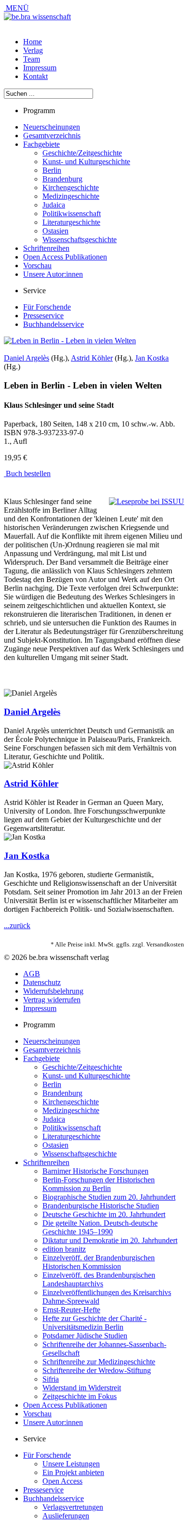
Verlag (33, 50)
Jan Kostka (152, 358)
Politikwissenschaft (71, 213)
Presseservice (43, 315)
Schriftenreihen (46, 248)
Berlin (51, 170)
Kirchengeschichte (70, 187)
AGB (31, 974)
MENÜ (16, 8)
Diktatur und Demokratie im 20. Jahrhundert (109, 1240)
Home (32, 42)
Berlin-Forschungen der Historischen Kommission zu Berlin (98, 1184)
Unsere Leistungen (71, 1464)
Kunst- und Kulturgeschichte (86, 161)
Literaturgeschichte (71, 222)
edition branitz (64, 1249)
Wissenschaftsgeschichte (79, 239)
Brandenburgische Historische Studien (100, 1206)
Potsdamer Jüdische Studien (84, 1336)
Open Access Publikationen (65, 257)
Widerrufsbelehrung (53, 991)
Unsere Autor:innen (53, 274)
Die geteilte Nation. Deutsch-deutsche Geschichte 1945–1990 (100, 1227)
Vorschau (37, 265)
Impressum (39, 68)
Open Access (62, 1481)
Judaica (53, 205)
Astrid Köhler (92, 358)
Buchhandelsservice (53, 324)
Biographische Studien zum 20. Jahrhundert (108, 1197)
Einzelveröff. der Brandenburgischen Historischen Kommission (98, 1262)
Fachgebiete (41, 144)
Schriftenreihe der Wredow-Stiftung (96, 1370)
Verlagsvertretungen (72, 1507)
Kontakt (35, 76)
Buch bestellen (27, 473)
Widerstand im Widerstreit (81, 1388)
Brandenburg (62, 179)
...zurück (17, 925)
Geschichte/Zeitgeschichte (82, 153)
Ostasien (55, 231)
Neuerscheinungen (51, 127)
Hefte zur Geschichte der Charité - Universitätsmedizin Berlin (94, 1322)
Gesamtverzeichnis (52, 135)
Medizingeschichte (70, 196)
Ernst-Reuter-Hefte (71, 1310)
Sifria (50, 1379)
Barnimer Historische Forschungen (95, 1171)
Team (31, 59)
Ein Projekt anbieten (73, 1472)
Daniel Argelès (26, 358)
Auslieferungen (65, 1516)
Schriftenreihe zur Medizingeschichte (98, 1362)
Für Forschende (47, 307)
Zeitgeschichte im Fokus (79, 1396)
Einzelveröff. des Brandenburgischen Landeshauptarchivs (98, 1279)
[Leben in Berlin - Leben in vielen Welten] (70, 341)
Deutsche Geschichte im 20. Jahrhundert (103, 1214)
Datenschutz (42, 982)
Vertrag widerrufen (52, 1000)
